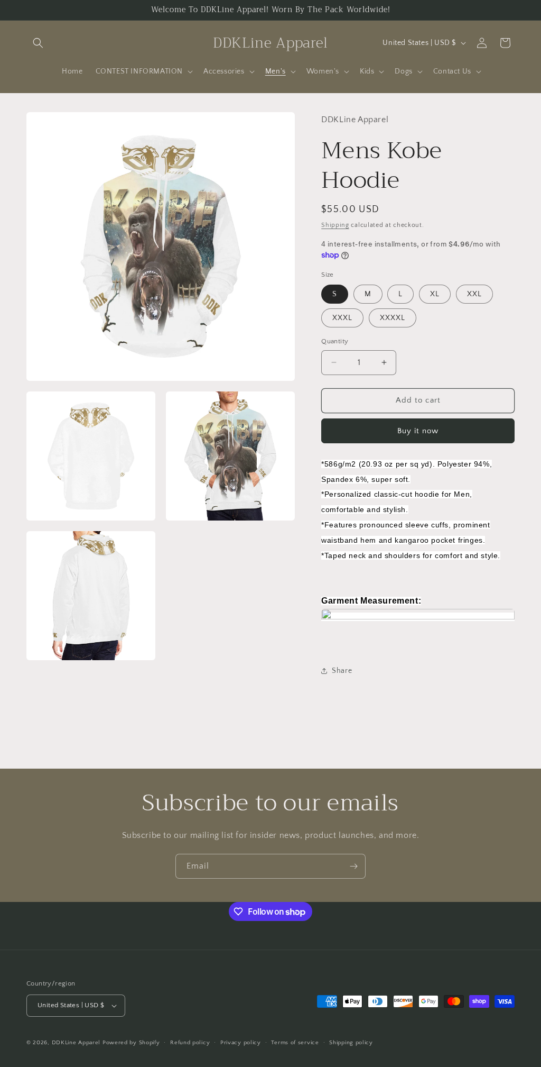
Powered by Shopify (131, 1042)
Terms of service (295, 1042)
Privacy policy (240, 1042)
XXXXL (392, 318)
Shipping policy (351, 1042)
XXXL (342, 318)
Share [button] (342, 671)
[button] (38, 42)
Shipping (335, 225)
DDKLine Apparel (76, 1042)
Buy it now (418, 430)
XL (435, 294)
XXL (474, 294)
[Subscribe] (353, 866)
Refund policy (190, 1042)
